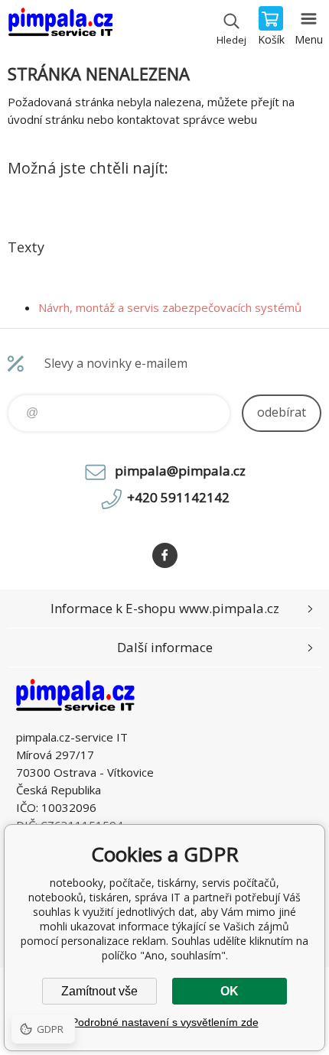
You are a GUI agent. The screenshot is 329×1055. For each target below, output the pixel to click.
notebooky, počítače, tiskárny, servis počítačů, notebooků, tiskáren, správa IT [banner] (60, 27)
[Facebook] (165, 555)
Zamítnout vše (99, 991)
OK (229, 991)
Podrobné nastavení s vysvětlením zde (165, 1022)
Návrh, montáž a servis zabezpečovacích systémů (169, 307)
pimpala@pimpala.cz (180, 470)
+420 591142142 (178, 497)
